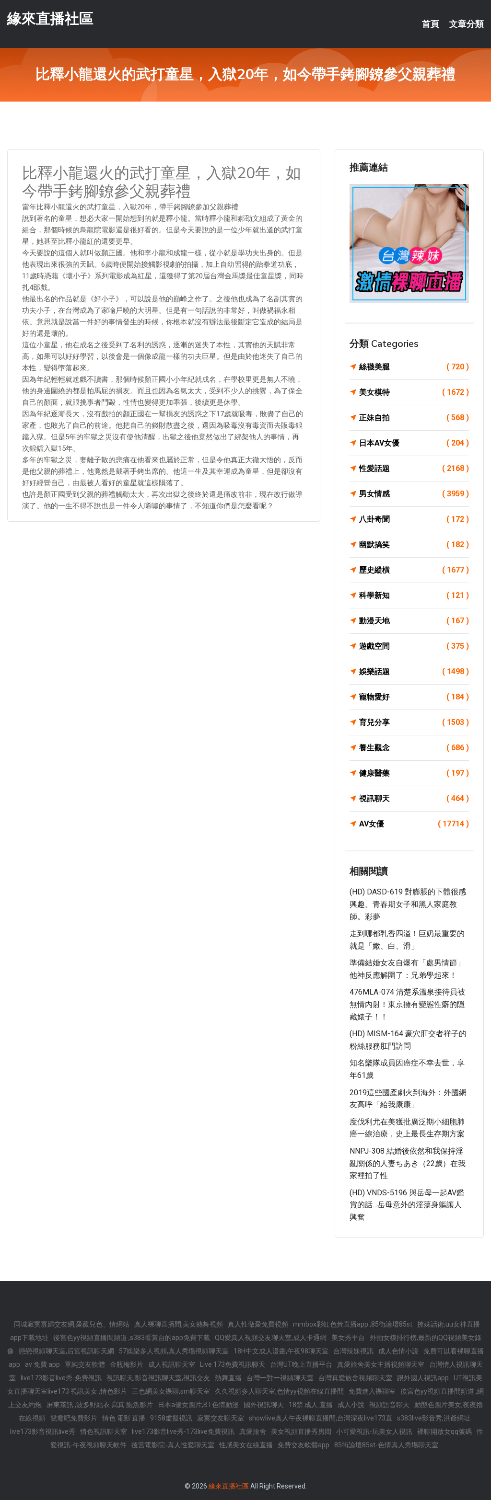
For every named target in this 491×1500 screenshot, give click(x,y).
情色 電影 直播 (123, 1418)
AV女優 (414, 823)
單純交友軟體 (85, 1364)
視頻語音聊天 (389, 1404)
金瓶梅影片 (126, 1364)
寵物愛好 (414, 696)
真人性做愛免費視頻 (258, 1324)
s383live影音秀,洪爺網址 (433, 1418)
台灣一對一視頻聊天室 (280, 1378)
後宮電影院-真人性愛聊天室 (172, 1445)
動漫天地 (414, 620)
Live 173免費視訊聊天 (232, 1364)
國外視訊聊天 (264, 1404)
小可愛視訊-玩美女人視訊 (374, 1431)
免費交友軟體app (303, 1445)
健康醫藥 (414, 773)
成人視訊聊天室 (171, 1364)
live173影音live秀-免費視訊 (61, 1378)
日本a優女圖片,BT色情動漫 (198, 1404)
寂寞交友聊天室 (220, 1418)
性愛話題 (414, 468)
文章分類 (466, 24)
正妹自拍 (414, 417)
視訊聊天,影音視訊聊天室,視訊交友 (158, 1378)
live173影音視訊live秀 (42, 1431)
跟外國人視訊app (423, 1378)
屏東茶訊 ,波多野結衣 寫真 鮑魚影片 (100, 1404)
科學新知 (414, 595)
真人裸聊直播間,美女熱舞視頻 (178, 1324)
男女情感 (414, 493)
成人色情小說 (398, 1351)
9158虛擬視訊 (171, 1418)
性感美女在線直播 (246, 1445)
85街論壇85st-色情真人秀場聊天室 (386, 1445)
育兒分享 (414, 722)
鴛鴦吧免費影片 (73, 1418)
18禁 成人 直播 (311, 1404)
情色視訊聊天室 (103, 1431)
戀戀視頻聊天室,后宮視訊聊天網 (66, 1351)
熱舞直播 (228, 1378)
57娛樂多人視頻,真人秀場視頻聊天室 (174, 1351)
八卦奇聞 (414, 519)
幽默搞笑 (414, 544)
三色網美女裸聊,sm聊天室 (171, 1391)
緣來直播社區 (50, 18)
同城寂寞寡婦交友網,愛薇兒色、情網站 (71, 1324)
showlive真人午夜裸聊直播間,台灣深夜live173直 (320, 1418)
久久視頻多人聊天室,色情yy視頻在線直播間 (279, 1391)
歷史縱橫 (414, 569)
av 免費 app (42, 1364)
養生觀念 (414, 747)
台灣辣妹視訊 (353, 1351)
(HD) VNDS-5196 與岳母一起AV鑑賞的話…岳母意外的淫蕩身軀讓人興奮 (407, 1205)
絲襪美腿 (414, 366)
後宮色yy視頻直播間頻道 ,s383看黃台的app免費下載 (131, 1337)
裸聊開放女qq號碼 (444, 1431)
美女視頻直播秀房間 (301, 1431)
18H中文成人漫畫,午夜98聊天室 (281, 1351)
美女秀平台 (348, 1337)
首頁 (430, 24)
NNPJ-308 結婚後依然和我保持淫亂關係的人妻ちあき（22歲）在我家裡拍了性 (408, 1163)
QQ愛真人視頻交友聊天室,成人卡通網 (271, 1337)
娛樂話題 (414, 671)
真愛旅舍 (252, 1431)
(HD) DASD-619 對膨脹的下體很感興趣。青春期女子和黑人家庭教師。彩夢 (408, 904)
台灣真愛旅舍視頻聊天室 (355, 1378)
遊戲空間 (414, 646)
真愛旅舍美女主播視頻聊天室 (380, 1364)
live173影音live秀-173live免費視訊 (183, 1431)
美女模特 (414, 392)
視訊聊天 (414, 798)
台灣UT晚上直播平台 (301, 1364)
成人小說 (351, 1404)
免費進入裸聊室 (372, 1391)
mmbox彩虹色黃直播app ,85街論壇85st (352, 1324)
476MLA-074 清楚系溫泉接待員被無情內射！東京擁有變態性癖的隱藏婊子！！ (407, 1004)
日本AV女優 (414, 442)
